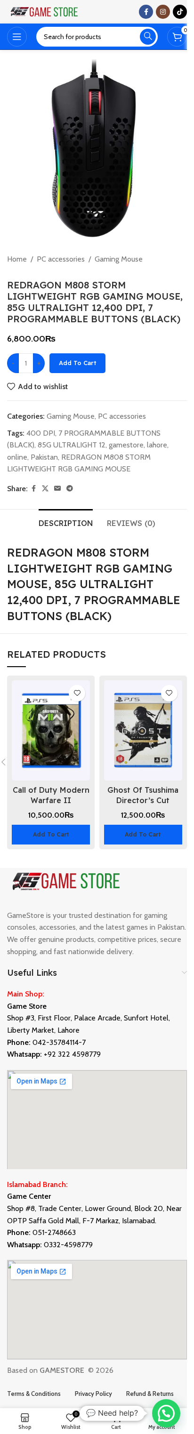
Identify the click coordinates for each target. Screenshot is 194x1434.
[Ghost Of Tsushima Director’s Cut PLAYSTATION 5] (143, 730)
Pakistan (44, 457)
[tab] (66, 522)
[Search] (148, 37)
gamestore (126, 444)
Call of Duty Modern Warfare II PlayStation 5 (51, 800)
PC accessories (61, 259)
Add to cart (77, 362)
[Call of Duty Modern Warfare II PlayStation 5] (51, 730)
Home (17, 259)
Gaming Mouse (119, 259)
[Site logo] (44, 11)
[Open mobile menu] (17, 36)
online (17, 457)
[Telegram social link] (70, 488)
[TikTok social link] (180, 12)
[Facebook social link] (146, 12)
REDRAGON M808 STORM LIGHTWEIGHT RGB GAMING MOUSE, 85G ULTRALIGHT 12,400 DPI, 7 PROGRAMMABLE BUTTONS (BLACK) (93, 583)
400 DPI (40, 433)
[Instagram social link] (163, 12)
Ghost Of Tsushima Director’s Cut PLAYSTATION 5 (142, 800)
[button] (51, 834)
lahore (157, 444)
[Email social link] (57, 488)
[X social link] (45, 488)
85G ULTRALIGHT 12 (71, 444)
